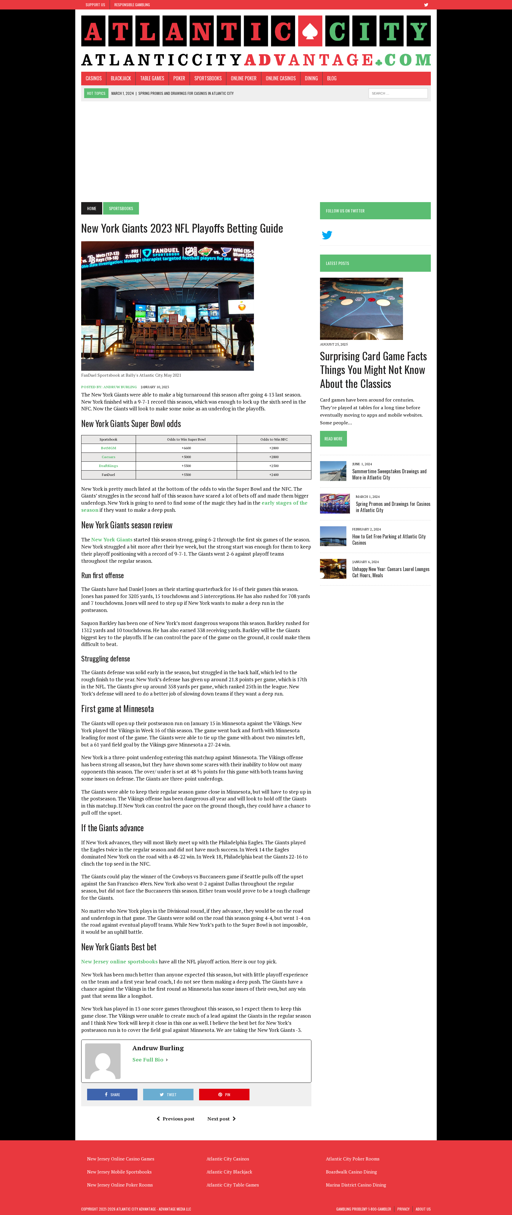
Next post (218, 1118)
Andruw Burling (120, 387)
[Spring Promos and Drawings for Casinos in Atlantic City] (335, 509)
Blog (332, 78)
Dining (311, 78)
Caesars (108, 457)
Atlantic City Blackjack (229, 1172)
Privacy (403, 1208)
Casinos (94, 78)
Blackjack (121, 78)
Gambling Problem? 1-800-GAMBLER (363, 1208)
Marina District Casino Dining (356, 1185)
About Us (423, 1208)
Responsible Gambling (132, 4)
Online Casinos (281, 78)
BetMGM (108, 448)
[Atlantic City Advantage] (256, 40)
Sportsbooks (208, 78)
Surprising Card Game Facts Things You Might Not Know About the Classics (373, 369)
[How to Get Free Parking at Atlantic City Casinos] (333, 542)
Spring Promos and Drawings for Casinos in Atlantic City (393, 507)
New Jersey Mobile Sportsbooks (119, 1172)
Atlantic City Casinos (228, 1159)
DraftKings (108, 465)
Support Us (95, 4)
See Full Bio (147, 1059)
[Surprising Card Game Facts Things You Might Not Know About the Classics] (361, 336)
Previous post (178, 1118)
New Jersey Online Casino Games (120, 1159)
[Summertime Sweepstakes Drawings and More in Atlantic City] (333, 477)
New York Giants (111, 539)
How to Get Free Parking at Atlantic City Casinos (388, 539)
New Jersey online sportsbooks (119, 961)
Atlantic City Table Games (233, 1185)
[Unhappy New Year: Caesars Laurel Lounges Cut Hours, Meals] (333, 574)
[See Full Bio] (166, 1059)
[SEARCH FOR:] (398, 92)
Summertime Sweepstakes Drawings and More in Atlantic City (389, 474)
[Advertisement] (256, 151)
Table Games (152, 78)
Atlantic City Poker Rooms (353, 1159)
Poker (179, 78)
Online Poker (244, 78)
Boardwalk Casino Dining (351, 1172)
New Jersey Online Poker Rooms (120, 1185)
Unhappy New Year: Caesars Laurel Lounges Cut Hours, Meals (391, 572)
